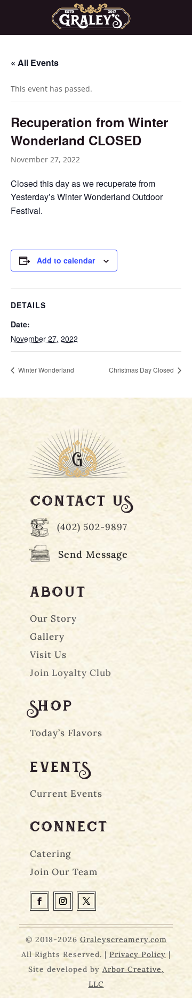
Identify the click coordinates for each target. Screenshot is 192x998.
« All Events (35, 62)
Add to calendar (66, 260)
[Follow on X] (86, 901)
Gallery (47, 636)
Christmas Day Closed (142, 369)
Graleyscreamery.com (123, 939)
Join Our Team (64, 872)
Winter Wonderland (45, 369)
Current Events (66, 793)
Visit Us (48, 655)
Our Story (53, 618)
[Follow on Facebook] (39, 901)
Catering (50, 854)
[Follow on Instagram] (63, 901)
